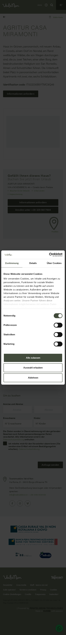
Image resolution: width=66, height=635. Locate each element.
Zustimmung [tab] (12, 263)
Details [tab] (33, 263)
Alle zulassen (33, 357)
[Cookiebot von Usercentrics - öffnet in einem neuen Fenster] (49, 255)
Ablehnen (33, 377)
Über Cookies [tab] (54, 263)
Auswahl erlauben (33, 367)
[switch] (58, 325)
